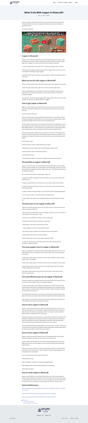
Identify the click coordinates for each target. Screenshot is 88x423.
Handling (25, 400)
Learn (76, 2)
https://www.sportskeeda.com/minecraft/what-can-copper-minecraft (38, 397)
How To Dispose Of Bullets (28, 401)
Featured (65, 2)
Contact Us (40, 415)
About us (48, 415)
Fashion (60, 2)
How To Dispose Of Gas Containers (30, 403)
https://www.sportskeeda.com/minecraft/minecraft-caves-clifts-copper (39, 393)
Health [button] (70, 2)
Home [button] (54, 2)
